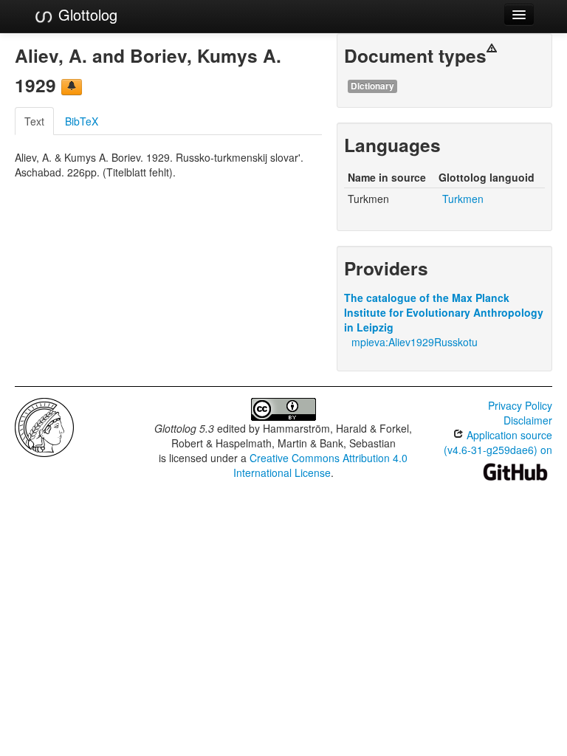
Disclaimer (528, 420)
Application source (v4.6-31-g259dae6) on (498, 442)
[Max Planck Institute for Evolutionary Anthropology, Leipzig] (44, 426)
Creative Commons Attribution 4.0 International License (320, 465)
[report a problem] (71, 87)
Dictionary (372, 86)
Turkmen (463, 198)
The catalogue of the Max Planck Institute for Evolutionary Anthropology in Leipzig (443, 312)
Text (34, 121)
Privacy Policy (520, 405)
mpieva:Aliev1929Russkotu (414, 341)
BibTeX (81, 121)
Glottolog (85, 14)
